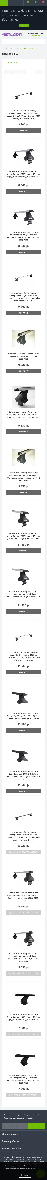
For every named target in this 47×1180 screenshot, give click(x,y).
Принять (24, 1175)
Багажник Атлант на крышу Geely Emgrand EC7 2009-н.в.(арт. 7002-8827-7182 (23, 356)
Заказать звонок (37, 36)
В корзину (23, 130)
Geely (19, 48)
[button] (19, 3)
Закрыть (23, 25)
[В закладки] (40, 81)
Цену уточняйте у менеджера (23, 852)
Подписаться (37, 1126)
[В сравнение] (40, 85)
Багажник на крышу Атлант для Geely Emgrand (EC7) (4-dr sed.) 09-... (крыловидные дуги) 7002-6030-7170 (23, 715)
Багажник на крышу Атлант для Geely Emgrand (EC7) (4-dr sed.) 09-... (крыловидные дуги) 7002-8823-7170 (23, 536)
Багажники (10, 48)
